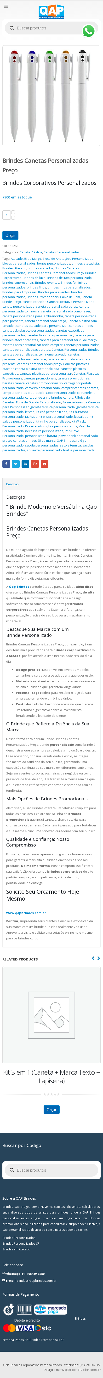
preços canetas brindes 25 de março (28, 440)
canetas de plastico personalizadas (28, 330)
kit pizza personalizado (56, 416)
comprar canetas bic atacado (23, 392)
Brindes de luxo (34, 278)
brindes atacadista (85, 263)
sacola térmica (70, 445)
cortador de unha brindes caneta (49, 397)
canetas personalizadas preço (39, 364)
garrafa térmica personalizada (52, 407)
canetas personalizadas (81, 345)
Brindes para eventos (54, 292)
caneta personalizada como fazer (65, 311)
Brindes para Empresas (19, 292)
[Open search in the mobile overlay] (51, 28)
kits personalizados (62, 426)
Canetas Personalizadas (62, 252)
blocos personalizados (19, 263)
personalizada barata (41, 436)
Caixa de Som (70, 297)
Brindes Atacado (14, 268)
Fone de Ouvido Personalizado (38, 402)
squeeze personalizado (44, 450)
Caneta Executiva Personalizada (70, 301)
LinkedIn (25, 464)
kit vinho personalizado (53, 421)
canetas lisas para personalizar (50, 335)
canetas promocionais (40, 378)
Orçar (10, 235)
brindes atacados (40, 268)
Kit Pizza (31, 416)
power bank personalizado (78, 436)
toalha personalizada (79, 450)
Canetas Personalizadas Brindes (75, 349)
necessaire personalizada (44, 431)
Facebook (6, 464)
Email (44, 464)
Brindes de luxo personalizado (69, 278)
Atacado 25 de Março (26, 258)
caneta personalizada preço (45, 321)
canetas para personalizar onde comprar (32, 345)
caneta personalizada (18, 306)
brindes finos (36, 287)
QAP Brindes (66, 440)
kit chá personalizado (51, 412)
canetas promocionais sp (44, 383)
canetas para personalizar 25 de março (68, 340)
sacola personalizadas (41, 445)
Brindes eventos (47, 282)
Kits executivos (36, 426)
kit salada (81, 416)
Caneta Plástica (31, 252)
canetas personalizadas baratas (26, 349)
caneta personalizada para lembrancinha (32, 316)
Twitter (16, 464)
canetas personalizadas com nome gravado (34, 354)
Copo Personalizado (61, 392)
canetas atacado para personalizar (42, 325)
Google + (35, 464)
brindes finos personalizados (69, 287)
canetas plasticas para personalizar (46, 373)
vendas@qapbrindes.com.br (37, 1280)
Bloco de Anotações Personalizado (68, 258)
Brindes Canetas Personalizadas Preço (55, 273)
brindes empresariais (18, 282)
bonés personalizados (53, 263)
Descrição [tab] (12, 484)
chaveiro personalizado (42, 388)
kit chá (29, 412)
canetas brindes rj (82, 325)
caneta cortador (34, 301)
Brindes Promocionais (43, 297)
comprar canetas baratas (79, 388)
